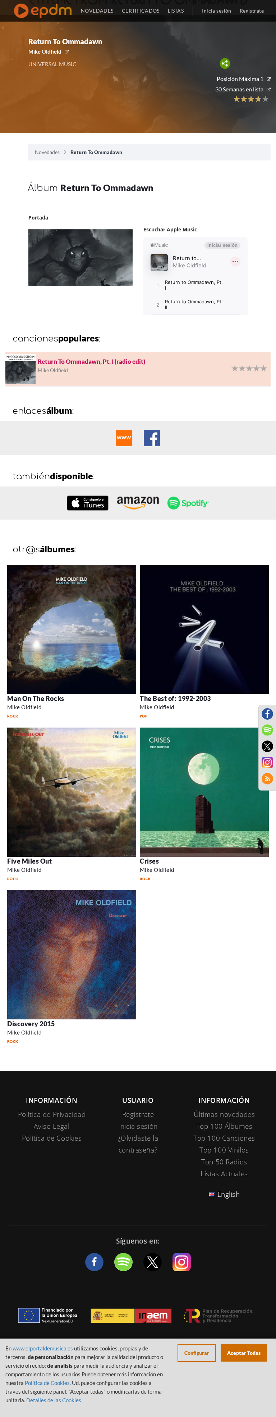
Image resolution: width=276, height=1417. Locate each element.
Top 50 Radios (224, 1162)
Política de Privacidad (52, 1114)
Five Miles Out (29, 861)
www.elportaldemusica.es (43, 1348)
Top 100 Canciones (224, 1138)
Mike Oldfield (44, 51)
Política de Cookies (52, 1138)
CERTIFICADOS (141, 11)
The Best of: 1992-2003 (175, 698)
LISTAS (176, 11)
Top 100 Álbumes (224, 1126)
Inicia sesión (216, 11)
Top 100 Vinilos (224, 1150)
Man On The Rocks (35, 698)
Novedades (47, 152)
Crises (149, 861)
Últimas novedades (224, 1114)
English (228, 1194)
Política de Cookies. (48, 1383)
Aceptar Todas (244, 1353)
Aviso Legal (51, 1126)
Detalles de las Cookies (53, 1400)
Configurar (196, 1353)
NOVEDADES (97, 11)
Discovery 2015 (31, 1024)
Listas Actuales (224, 1173)
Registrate (138, 1114)
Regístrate (252, 11)
